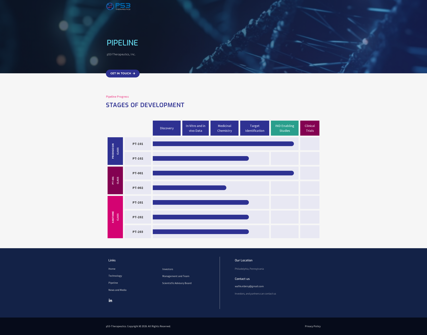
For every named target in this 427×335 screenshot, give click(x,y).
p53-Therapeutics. (116, 326)
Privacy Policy (313, 326)
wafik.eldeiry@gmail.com (249, 286)
